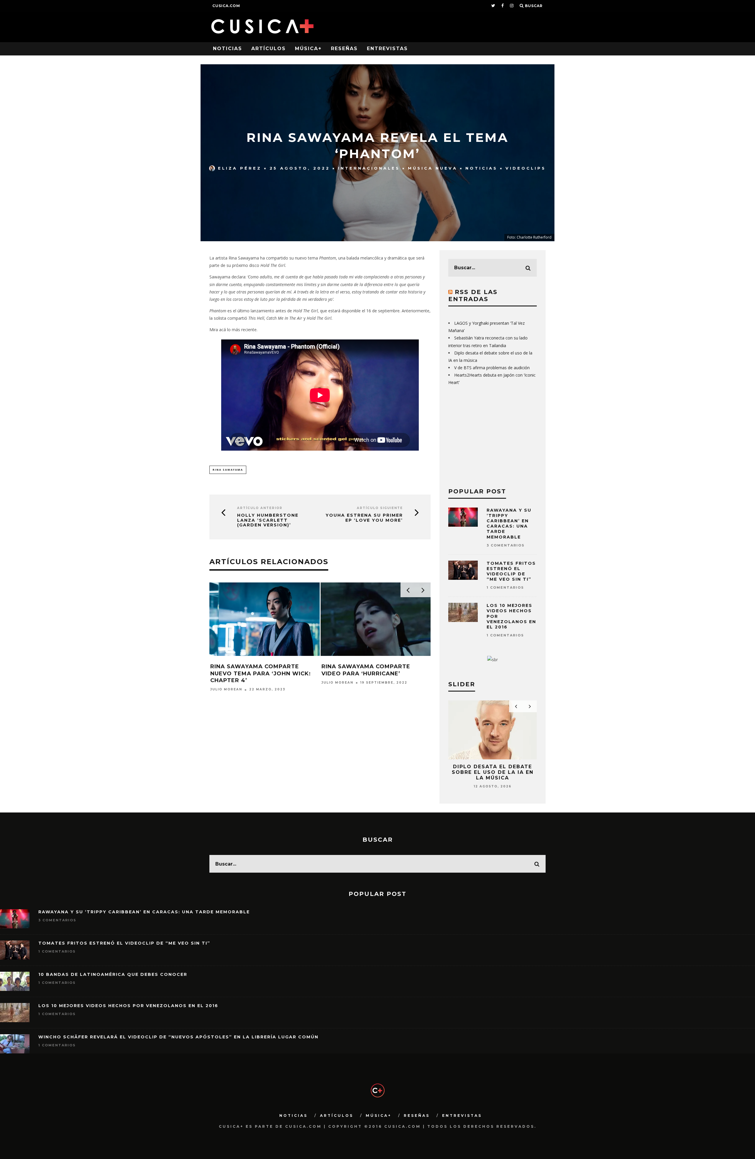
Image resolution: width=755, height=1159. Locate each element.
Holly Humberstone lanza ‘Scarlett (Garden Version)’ (267, 520)
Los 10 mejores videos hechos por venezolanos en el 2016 (128, 1005)
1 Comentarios (505, 587)
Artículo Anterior (260, 508)
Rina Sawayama (228, 470)
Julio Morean (226, 690)
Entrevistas (387, 48)
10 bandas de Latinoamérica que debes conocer (112, 974)
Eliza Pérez (240, 168)
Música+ (308, 48)
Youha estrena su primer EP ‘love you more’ (364, 518)
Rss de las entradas (473, 295)
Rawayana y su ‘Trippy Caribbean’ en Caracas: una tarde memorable (509, 524)
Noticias (227, 48)
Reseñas (344, 48)
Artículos (268, 48)
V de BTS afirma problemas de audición (492, 367)
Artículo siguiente (380, 508)
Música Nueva (432, 168)
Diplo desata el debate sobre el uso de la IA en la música (493, 772)
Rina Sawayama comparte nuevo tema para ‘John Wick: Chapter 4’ (260, 673)
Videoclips (525, 168)
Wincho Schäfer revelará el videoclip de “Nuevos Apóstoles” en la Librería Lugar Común (178, 1037)
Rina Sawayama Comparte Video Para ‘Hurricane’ (365, 670)
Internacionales (369, 168)
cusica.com (226, 6)
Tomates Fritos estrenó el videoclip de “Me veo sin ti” (511, 571)
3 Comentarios (506, 545)
